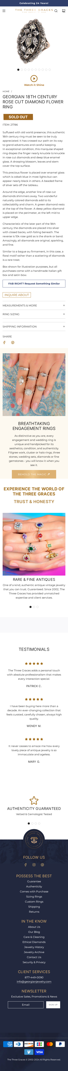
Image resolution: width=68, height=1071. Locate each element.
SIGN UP (53, 1005)
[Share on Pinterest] (13, 343)
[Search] (56, 11)
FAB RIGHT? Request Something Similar (34, 283)
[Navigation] (4, 11)
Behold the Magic (32, 474)
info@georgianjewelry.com (34, 981)
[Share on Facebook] (4, 343)
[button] (18, 70)
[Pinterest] (42, 865)
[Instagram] (34, 865)
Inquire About (17, 295)
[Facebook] (25, 865)
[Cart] (63, 11)
